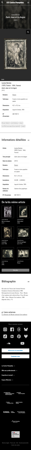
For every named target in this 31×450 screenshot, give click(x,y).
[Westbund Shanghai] (22, 413)
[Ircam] (22, 394)
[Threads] (19, 330)
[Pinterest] (19, 337)
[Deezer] (25, 337)
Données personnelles (24, 443)
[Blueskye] (25, 330)
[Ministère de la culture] (15, 434)
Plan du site (12, 443)
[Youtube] (22, 343)
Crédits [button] (2, 79)
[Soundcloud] (9, 343)
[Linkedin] (12, 337)
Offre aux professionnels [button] (9, 370)
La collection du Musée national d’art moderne (14, 314)
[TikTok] (5, 337)
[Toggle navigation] (28, 2)
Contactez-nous (15, 356)
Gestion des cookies (15, 445)
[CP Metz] (11, 404)
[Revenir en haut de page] (27, 446)
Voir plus (15, 270)
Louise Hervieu (6, 83)
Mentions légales (6, 443)
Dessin (14, 95)
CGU (17, 443)
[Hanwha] (15, 423)
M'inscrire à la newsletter (15, 350)
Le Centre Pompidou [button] (7, 366)
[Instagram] (5, 330)
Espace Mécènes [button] (7, 380)
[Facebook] (12, 330)
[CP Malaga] (20, 404)
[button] (15, 140)
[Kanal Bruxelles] (10, 413)
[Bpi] (10, 394)
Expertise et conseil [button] (7, 375)
